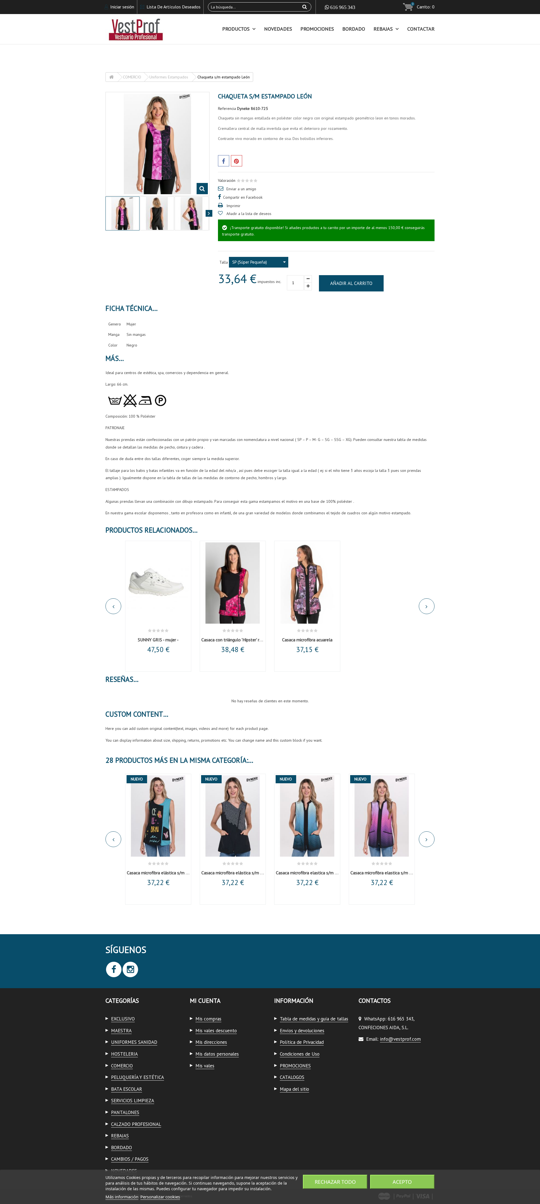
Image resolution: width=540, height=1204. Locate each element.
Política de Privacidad (302, 1042)
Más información (121, 1197)
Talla (224, 262)
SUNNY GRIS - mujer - (158, 639)
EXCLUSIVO (123, 1019)
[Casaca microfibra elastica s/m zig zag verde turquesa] (307, 816)
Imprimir (233, 205)
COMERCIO (122, 1066)
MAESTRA (121, 1031)
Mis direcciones (211, 1042)
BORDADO (353, 29)
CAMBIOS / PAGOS (129, 1159)
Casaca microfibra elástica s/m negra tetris (241, 872)
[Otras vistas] (106, 213)
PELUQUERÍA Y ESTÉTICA (137, 1077)
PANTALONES (125, 1112)
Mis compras (208, 1019)
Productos (235, 29)
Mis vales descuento (216, 1031)
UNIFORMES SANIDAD (134, 1042)
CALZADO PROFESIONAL (136, 1124)
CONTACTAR (421, 29)
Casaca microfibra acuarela (307, 639)
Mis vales (204, 1066)
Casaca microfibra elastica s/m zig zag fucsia (392, 872)
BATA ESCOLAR (126, 1089)
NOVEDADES (278, 29)
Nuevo (137, 779)
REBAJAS (383, 29)
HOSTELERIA (124, 1054)
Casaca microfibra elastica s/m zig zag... (313, 872)
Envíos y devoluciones (302, 1031)
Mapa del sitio (294, 1089)
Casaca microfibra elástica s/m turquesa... (166, 872)
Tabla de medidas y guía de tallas (314, 1019)
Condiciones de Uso (300, 1054)
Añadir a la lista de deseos (248, 213)
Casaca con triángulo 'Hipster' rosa (233, 639)
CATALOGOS (292, 1077)
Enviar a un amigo (241, 188)
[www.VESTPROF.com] (157, 29)
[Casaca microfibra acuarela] (307, 583)
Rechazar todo (335, 1181)
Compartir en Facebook (242, 197)
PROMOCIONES (317, 29)
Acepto (402, 1181)
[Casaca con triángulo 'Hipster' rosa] (232, 583)
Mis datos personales (217, 1054)
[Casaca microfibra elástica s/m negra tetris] (232, 816)
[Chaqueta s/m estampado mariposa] (122, 213)
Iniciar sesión (121, 7)
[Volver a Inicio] (111, 77)
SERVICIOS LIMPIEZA (132, 1100)
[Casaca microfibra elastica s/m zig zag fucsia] (381, 816)
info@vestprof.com (400, 1039)
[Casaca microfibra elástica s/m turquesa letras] (158, 816)
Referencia (227, 108)
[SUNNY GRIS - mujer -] (158, 583)
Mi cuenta (205, 1000)
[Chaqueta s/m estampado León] (157, 213)
